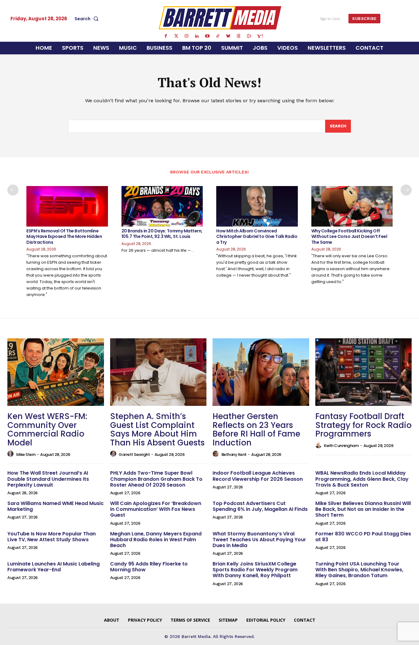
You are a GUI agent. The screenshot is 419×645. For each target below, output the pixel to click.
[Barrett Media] (220, 17)
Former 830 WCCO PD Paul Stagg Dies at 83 (363, 536)
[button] (88, 18)
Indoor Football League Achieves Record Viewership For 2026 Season (258, 475)
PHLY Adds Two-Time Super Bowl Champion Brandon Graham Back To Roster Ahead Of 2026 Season (156, 478)
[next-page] (406, 190)
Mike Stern (26, 454)
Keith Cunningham (341, 446)
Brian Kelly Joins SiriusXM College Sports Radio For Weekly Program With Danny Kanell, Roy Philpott (255, 569)
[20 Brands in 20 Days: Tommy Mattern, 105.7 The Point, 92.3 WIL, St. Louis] (162, 206)
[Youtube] (207, 36)
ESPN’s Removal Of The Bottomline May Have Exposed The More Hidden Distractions (64, 236)
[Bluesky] (228, 36)
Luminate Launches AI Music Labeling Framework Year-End (53, 566)
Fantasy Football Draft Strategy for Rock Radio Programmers (363, 425)
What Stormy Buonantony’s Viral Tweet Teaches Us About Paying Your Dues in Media (259, 539)
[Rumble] (249, 36)
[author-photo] (11, 454)
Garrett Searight (134, 454)
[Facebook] (165, 36)
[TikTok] (217, 36)
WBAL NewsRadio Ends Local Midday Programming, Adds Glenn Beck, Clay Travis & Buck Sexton (362, 478)
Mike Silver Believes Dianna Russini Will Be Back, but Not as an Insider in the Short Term (363, 509)
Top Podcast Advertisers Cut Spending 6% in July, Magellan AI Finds (260, 506)
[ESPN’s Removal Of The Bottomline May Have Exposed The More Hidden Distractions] (67, 206)
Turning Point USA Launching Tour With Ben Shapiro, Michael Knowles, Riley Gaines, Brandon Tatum (359, 569)
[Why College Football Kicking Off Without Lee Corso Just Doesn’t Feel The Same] (352, 206)
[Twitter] (176, 36)
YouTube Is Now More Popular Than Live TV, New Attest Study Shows (51, 536)
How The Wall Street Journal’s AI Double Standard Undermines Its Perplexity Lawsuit (48, 478)
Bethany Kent (234, 454)
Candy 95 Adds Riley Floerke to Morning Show (149, 566)
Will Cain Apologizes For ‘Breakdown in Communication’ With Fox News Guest (155, 509)
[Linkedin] (197, 36)
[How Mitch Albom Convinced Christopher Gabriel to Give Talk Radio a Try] (257, 206)
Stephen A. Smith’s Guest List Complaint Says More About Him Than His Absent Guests (157, 429)
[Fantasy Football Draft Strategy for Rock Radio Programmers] (363, 372)
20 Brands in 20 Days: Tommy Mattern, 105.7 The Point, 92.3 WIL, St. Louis (161, 233)
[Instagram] (186, 36)
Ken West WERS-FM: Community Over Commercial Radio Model (47, 429)
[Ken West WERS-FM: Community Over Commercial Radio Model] (55, 372)
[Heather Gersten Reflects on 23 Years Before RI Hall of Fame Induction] (261, 372)
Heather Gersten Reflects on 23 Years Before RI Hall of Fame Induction (256, 429)
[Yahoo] (259, 36)
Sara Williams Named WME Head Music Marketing (55, 506)
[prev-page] (12, 190)
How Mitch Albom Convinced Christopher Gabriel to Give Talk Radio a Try (256, 236)
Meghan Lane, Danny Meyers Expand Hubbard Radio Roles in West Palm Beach (156, 539)
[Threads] (238, 36)
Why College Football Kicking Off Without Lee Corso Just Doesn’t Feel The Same (349, 236)
